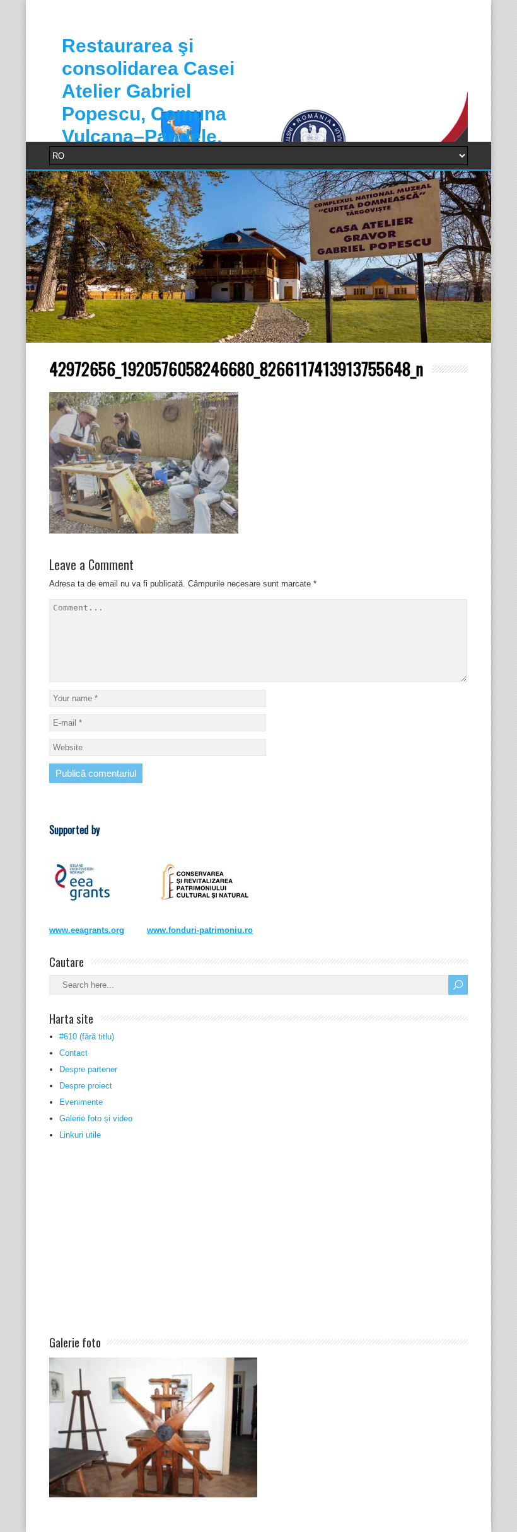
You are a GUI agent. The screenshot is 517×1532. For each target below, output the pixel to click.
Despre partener (88, 1069)
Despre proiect (85, 1085)
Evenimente (81, 1102)
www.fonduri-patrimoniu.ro (200, 930)
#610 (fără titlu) (86, 1036)
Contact (73, 1053)
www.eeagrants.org (86, 930)
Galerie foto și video (95, 1118)
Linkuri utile (80, 1135)
